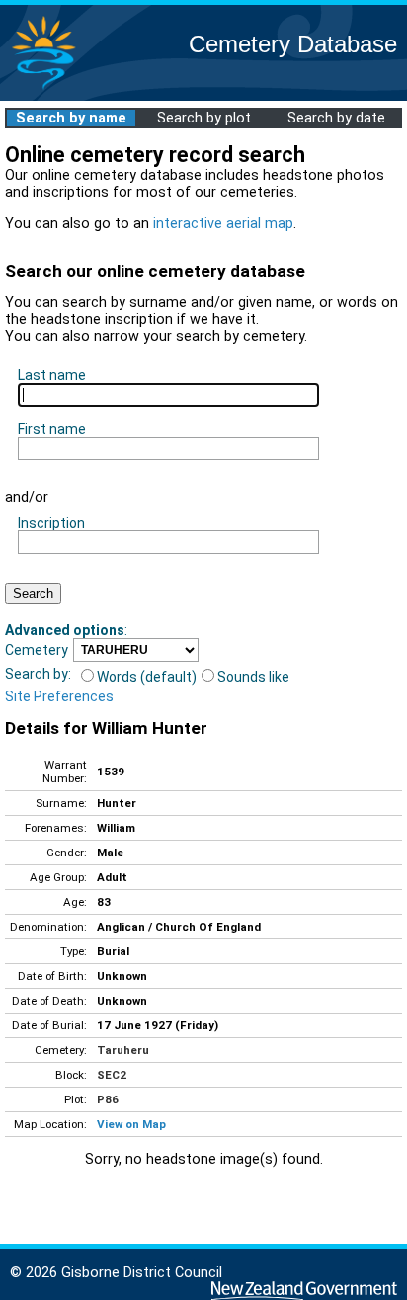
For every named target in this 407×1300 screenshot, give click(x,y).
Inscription (51, 522)
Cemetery (36, 650)
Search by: (38, 674)
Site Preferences (59, 696)
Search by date (336, 118)
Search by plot (204, 118)
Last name (52, 375)
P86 (108, 1099)
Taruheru (123, 1050)
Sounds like (253, 677)
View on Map (131, 1124)
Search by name (71, 118)
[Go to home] (43, 88)
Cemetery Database (293, 44)
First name (52, 429)
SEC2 (111, 1075)
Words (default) (147, 677)
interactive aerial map (223, 223)
